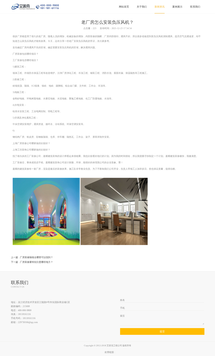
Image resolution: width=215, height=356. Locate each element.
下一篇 (32, 262)
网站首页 (124, 6)
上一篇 (32, 257)
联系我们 (195, 6)
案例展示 (177, 6)
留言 (122, 316)
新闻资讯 (160, 6)
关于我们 (142, 6)
